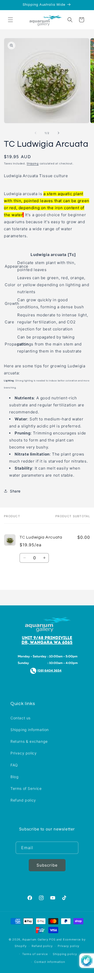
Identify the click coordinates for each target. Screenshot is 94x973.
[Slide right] (58, 133)
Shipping (33, 163)
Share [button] (15, 491)
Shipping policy (65, 954)
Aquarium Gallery (35, 939)
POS (52, 939)
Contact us (20, 718)
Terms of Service (26, 788)
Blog (14, 776)
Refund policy (23, 800)
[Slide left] (35, 133)
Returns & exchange (29, 741)
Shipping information (29, 729)
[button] (10, 19)
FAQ (14, 765)
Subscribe (47, 865)
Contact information (49, 962)
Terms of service (35, 954)
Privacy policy (23, 753)
